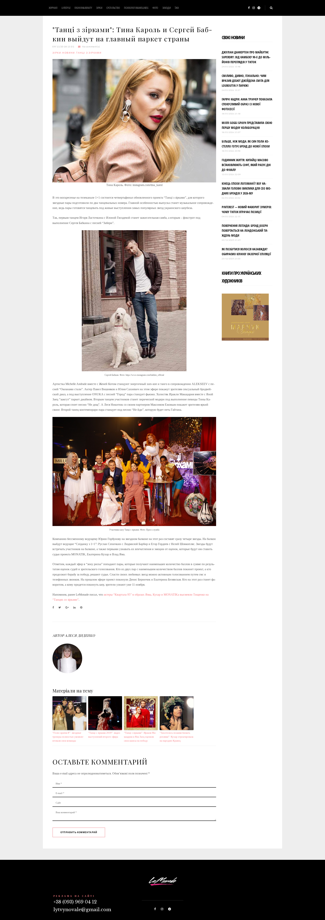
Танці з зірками (89, 52)
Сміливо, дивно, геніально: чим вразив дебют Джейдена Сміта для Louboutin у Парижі (245, 81)
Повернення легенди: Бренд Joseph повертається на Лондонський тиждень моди (245, 231)
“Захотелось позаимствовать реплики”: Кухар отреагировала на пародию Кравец (176, 736)
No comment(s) (91, 46)
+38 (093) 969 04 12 (75, 902)
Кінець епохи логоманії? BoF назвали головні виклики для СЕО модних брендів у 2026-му (246, 188)
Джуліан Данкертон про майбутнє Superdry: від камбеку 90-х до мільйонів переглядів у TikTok (246, 57)
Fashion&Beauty (83, 8)
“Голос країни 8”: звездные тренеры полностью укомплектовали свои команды (68, 736)
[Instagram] (253, 8)
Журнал (53, 8)
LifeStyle (66, 8)
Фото (155, 8)
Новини (68, 52)
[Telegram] (258, 8)
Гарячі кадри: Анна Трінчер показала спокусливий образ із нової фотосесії (247, 104)
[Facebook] (249, 8)
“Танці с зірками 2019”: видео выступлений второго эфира (104, 734)
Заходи (166, 8)
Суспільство (113, 8)
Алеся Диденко (80, 635)
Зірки (99, 8)
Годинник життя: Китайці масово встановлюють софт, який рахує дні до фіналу (246, 165)
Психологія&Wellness (136, 8)
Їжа (177, 8)
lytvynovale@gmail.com (82, 909)
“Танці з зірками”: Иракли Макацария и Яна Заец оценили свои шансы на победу (140, 736)
